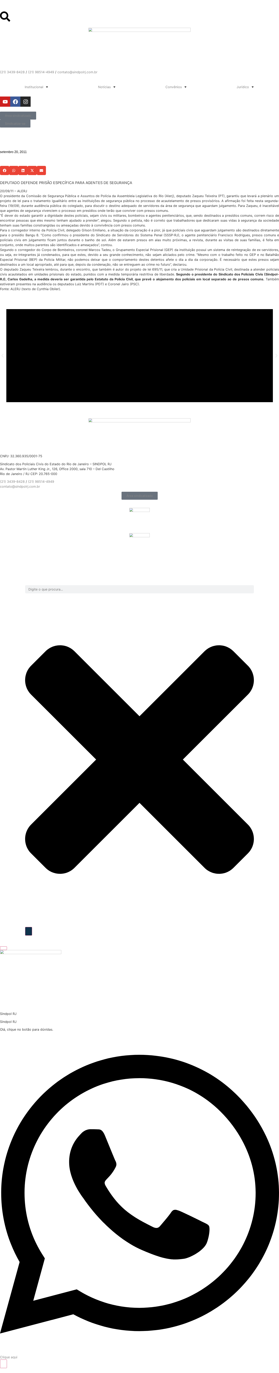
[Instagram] (25, 102)
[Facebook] (15, 102)
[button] (4, 170)
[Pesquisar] (28, 931)
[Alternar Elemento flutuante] (3, 1364)
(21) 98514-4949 (41, 72)
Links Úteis (8, 6)
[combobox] (139, 589)
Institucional (34, 87)
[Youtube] (5, 102)
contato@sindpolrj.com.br (77, 72)
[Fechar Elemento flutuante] (3, 948)
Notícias (104, 87)
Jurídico (243, 87)
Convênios (173, 87)
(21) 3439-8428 (12, 72)
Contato (6, 9)
